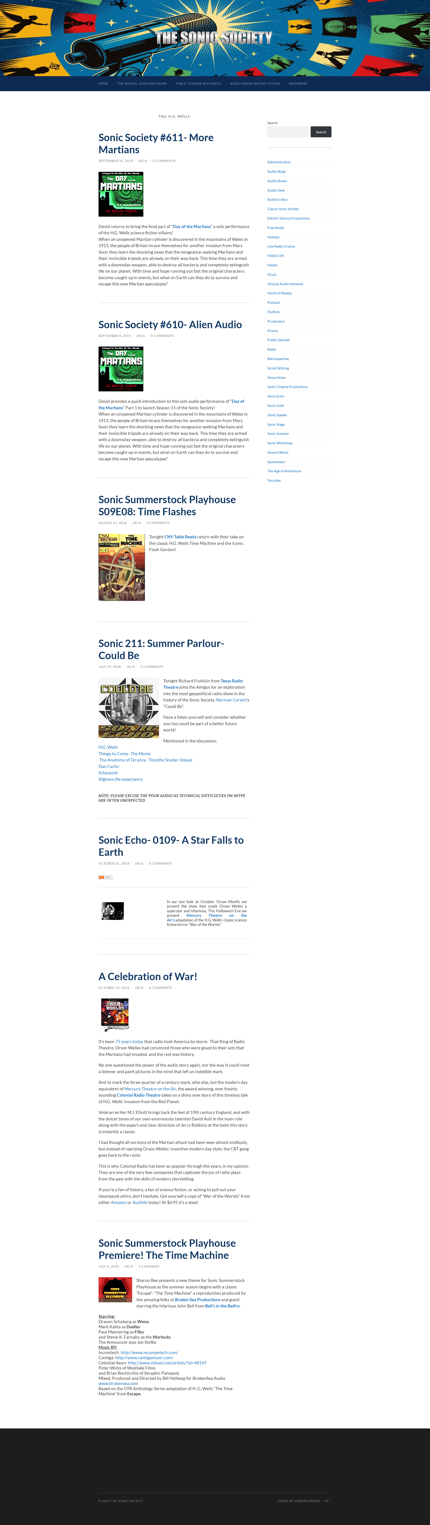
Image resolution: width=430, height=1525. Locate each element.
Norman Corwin (231, 699)
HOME (103, 83)
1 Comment (149, 1266)
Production (276, 321)
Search (272, 123)
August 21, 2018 (113, 523)
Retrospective (278, 358)
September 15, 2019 (116, 161)
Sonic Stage (276, 424)
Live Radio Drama (281, 246)
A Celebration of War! (148, 976)
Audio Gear (276, 190)
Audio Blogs (276, 171)
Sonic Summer (278, 433)
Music (272, 274)
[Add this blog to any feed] (105, 877)
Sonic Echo (275, 396)
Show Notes (276, 377)
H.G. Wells (108, 747)
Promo (272, 330)
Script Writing (278, 368)
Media (272, 265)
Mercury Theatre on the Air (150, 1088)
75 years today (129, 1041)
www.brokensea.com (118, 1383)
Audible (140, 1202)
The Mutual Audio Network (142, 83)
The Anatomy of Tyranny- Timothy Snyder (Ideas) (145, 759)
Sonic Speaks (277, 415)
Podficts (273, 312)
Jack (142, 161)
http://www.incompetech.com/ (149, 1352)
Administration (279, 162)
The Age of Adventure (284, 471)
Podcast (273, 302)
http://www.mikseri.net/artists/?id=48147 (167, 1362)
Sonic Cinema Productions (287, 386)
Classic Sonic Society (283, 209)
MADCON (275, 255)
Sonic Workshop (280, 443)
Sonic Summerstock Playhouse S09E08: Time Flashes (167, 505)
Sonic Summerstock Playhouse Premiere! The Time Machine (167, 1249)
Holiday (273, 237)
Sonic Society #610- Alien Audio (170, 324)
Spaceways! (276, 461)
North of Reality (279, 293)
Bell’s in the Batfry (222, 1305)
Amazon (119, 1202)
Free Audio (275, 227)
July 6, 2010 (109, 1266)
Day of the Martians (192, 226)
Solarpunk (108, 772)
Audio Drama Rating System (255, 83)
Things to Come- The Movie (124, 753)
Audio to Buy (277, 199)
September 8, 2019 (115, 336)
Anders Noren (307, 1501)
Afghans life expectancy (121, 779)
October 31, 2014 (114, 863)
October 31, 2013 (114, 988)
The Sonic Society (127, 1501)
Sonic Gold (275, 405)
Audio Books (277, 181)
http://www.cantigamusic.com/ (144, 1357)
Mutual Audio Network (285, 284)
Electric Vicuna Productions (288, 218)
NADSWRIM (298, 83)
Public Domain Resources (198, 83)
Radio (271, 349)
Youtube (274, 480)
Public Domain (278, 340)
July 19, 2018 (110, 667)
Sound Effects (277, 452)
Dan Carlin (109, 766)
